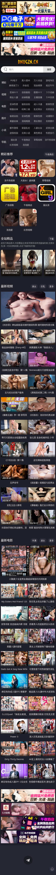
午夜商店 (26, 139)
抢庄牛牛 (50, 85)
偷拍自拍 (26, 104)
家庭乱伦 (26, 127)
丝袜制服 (26, 97)
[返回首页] (52, 869)
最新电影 (7, 540)
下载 (51, 238)
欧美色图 (38, 116)
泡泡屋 (26, 144)
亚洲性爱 (14, 104)
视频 (3, 94)
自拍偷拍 (26, 92)
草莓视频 (38, 139)
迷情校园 (14, 133)
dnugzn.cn (28, 62)
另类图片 (50, 121)
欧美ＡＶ (38, 92)
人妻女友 (38, 127)
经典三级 (26, 109)
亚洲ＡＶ (14, 92)
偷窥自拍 (14, 116)
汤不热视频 (50, 139)
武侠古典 (50, 127)
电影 (3, 106)
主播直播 (38, 97)
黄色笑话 (38, 133)
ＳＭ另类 (50, 97)
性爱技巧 (50, 133)
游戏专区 (50, 80)
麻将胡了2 (14, 85)
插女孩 (14, 139)
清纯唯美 (26, 121)
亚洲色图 (26, 116)
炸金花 (26, 85)
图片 (3, 118)
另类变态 (50, 109)
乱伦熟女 (38, 109)
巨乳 (43, 286)
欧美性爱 (50, 104)
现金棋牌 (38, 85)
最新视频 (7, 286)
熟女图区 (38, 121)
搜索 (49, 69)
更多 (51, 286)
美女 (34, 286)
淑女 (43, 540)
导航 (3, 142)
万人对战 (38, 80)
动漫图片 (50, 116)
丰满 (34, 540)
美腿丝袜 (14, 121)
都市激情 (14, 127)
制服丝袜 (14, 109)
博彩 (3, 82)
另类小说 (26, 133)
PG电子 (13, 80)
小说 (3, 130)
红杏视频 (14, 144)
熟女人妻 (14, 97)
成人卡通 (38, 104)
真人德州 (26, 80)
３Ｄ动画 (50, 92)
